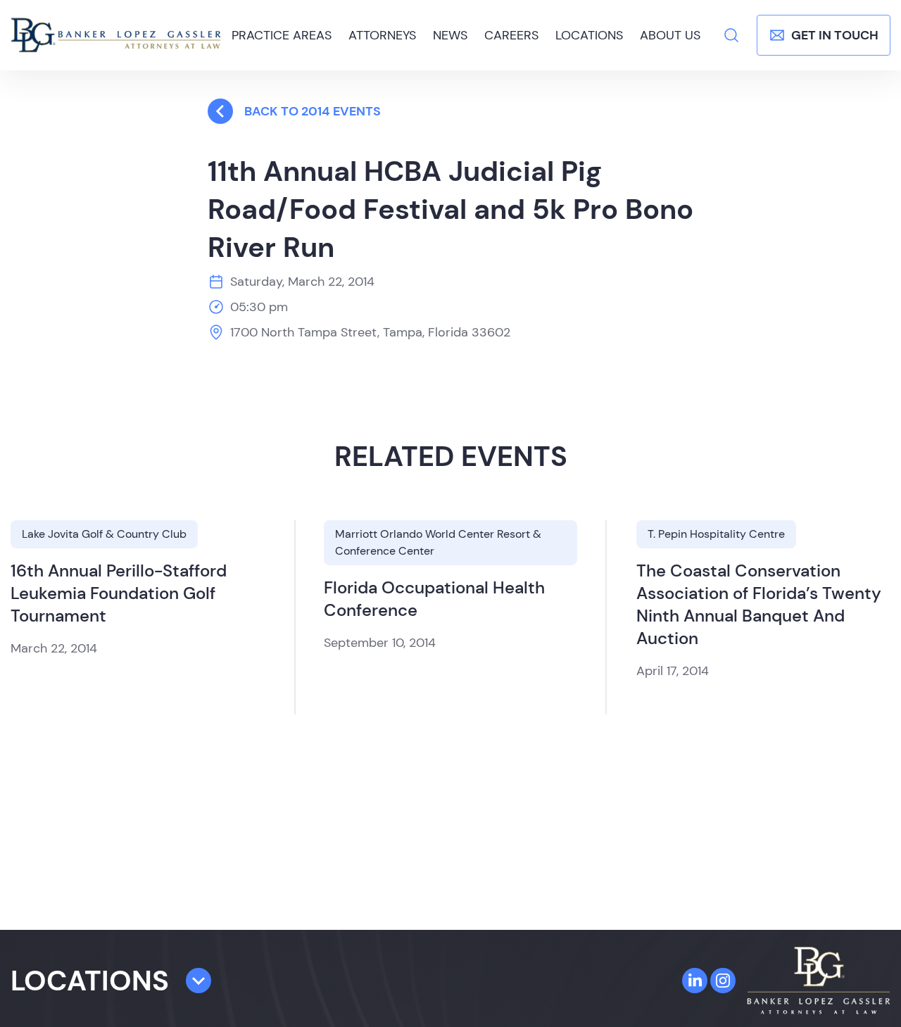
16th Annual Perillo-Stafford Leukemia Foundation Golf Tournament (119, 593)
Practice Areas (282, 35)
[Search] (731, 35)
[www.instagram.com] (723, 980)
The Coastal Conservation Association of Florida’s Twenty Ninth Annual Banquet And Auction (758, 604)
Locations (589, 35)
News (450, 35)
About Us (670, 35)
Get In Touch (834, 35)
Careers (511, 35)
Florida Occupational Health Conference (434, 598)
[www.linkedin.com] (694, 980)
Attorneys (382, 35)
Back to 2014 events (312, 111)
